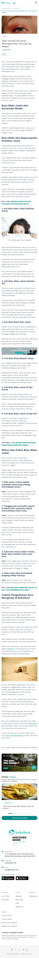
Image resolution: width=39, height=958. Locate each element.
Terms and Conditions (9, 923)
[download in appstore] (22, 878)
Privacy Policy (7, 916)
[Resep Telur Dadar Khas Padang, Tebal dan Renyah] (19, 791)
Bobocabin (19, 900)
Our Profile (6, 896)
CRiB (17, 903)
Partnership (33, 896)
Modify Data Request (9, 926)
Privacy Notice (7, 919)
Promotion (5, 900)
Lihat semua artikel (19, 818)
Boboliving (19, 907)
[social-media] (12, 950)
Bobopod (19, 896)
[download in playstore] (8, 878)
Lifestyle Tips (8, 802)
